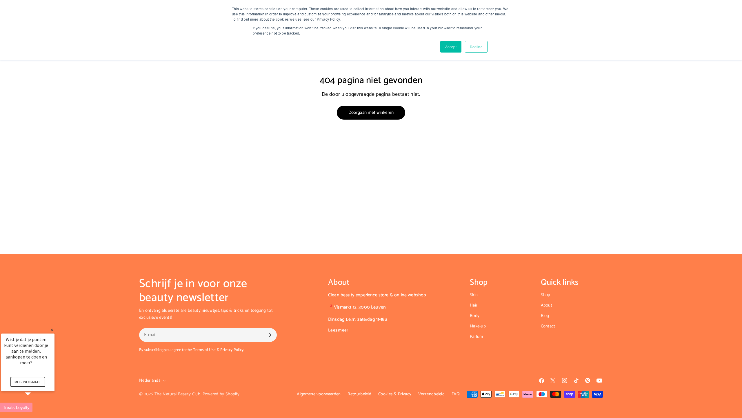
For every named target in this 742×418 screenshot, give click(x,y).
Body (474, 315)
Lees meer (338, 330)
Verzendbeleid (431, 394)
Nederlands (149, 380)
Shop (545, 294)
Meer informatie (27, 382)
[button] (35, 407)
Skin (474, 294)
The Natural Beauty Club (177, 394)
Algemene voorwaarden (319, 394)
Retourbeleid (359, 394)
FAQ (456, 394)
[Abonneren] (270, 335)
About (546, 305)
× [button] (52, 329)
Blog (545, 315)
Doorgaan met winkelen (371, 112)
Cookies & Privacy (394, 394)
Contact (548, 326)
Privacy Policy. (232, 350)
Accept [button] (451, 46)
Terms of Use (204, 350)
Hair (473, 305)
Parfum (476, 336)
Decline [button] (476, 46)
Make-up (478, 326)
